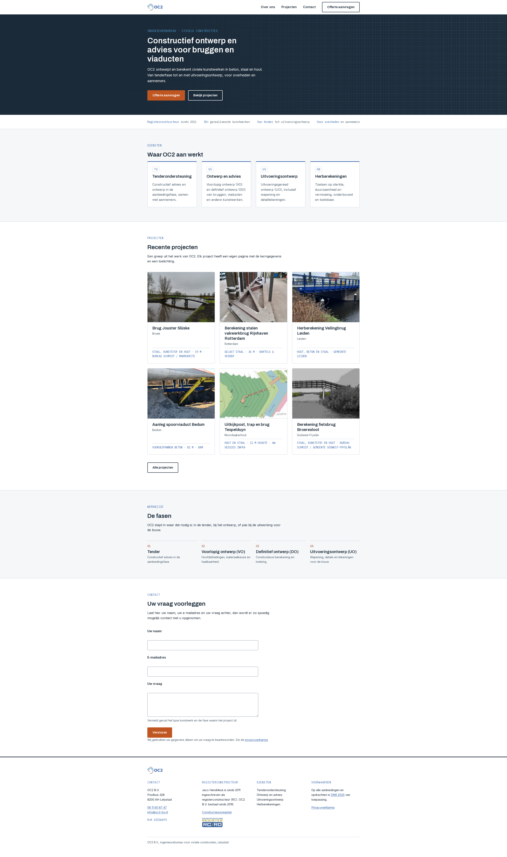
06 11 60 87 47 (157, 807)
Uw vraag (154, 684)
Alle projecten (162, 467)
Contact (309, 7)
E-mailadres (156, 657)
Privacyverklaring (323, 807)
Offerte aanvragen (341, 7)
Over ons (268, 7)
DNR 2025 (338, 795)
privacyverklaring (256, 739)
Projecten (289, 7)
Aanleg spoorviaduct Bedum (178, 424)
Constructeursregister (217, 812)
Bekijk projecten (205, 95)
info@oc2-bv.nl (157, 812)
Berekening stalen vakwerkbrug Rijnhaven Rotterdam (246, 333)
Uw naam (154, 631)
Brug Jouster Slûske (171, 328)
